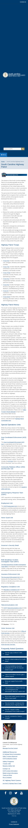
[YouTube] (21, 793)
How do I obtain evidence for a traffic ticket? (15, 660)
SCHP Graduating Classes (10, 758)
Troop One (6, 261)
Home (3, 161)
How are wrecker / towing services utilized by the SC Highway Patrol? (14, 704)
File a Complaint (7, 777)
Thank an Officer (7, 775)
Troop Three (6, 273)
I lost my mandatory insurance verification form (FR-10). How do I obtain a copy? (14, 668)
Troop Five (6, 285)
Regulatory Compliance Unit (11, 590)
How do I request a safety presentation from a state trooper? (15, 710)
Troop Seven (6, 297)
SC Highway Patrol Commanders (12, 754)
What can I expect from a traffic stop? (13, 682)
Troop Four (6, 279)
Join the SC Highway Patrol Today (12, 783)
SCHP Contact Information (10, 771)
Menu (4, 155)
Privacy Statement (14, 824)
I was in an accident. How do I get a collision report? (14, 675)
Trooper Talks (7, 763)
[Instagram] (10, 793)
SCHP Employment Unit (10, 506)
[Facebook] (6, 793)
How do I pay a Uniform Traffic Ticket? (13, 653)
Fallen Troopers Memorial (10, 756)
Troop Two (6, 267)
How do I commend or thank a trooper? (13, 717)
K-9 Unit (10, 461)
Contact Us (23, 2)
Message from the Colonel (10, 748)
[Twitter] (16, 793)
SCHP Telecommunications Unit (13, 608)
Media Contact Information (10, 773)
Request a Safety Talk (9, 766)
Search (23, 149)
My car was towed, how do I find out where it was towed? (15, 697)
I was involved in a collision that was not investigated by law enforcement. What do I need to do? (15, 689)
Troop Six (5, 291)
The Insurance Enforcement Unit (10, 577)
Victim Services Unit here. (8, 644)
